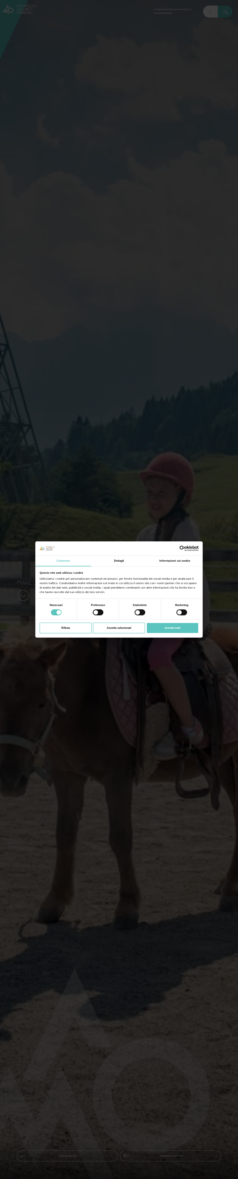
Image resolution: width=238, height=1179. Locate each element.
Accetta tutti (172, 627)
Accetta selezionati (119, 627)
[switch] (98, 612)
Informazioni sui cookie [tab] (174, 560)
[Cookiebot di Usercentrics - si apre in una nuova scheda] (182, 548)
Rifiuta (65, 627)
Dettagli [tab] (119, 560)
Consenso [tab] (63, 560)
